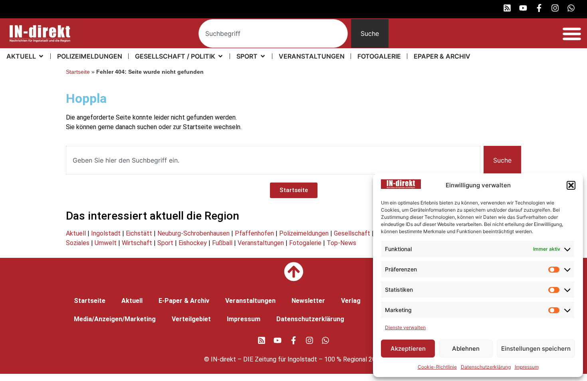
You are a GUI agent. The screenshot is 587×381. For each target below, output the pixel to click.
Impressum (527, 367)
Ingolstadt (106, 233)
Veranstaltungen (261, 243)
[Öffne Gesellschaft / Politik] (220, 56)
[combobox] (273, 33)
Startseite (78, 72)
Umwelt (106, 243)
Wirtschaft (137, 243)
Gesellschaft (352, 233)
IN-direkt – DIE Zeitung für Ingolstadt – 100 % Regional (289, 359)
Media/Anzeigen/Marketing (115, 319)
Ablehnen (466, 348)
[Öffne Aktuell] (41, 56)
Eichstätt (139, 233)
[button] (571, 185)
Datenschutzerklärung (486, 367)
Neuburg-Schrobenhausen (193, 233)
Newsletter (308, 300)
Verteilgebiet (191, 319)
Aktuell (76, 233)
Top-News (341, 243)
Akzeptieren (408, 348)
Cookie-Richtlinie (437, 367)
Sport (165, 243)
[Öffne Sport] (263, 56)
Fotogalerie (305, 243)
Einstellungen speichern (536, 348)
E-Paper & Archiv (184, 300)
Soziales (77, 243)
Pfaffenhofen (254, 233)
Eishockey (192, 243)
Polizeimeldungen (304, 233)
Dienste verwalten (405, 327)
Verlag (351, 300)
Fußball (222, 243)
